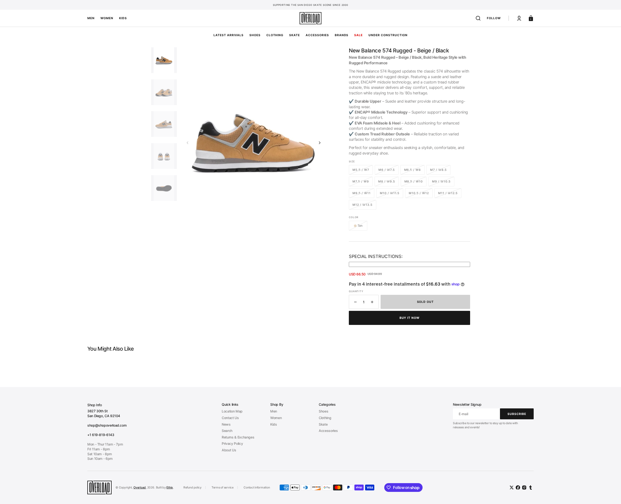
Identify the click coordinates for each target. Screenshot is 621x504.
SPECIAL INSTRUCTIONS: (376, 256)
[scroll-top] (610, 493)
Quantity (356, 291)
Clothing (325, 418)
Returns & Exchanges (238, 437)
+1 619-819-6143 (100, 435)
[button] (478, 18)
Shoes (323, 411)
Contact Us (230, 418)
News (226, 424)
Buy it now (410, 318)
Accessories (328, 431)
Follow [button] (494, 18)
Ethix (169, 487)
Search (227, 431)
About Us (229, 450)
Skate (323, 424)
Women (276, 418)
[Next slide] (320, 143)
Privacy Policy (232, 443)
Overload (139, 487)
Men (273, 411)
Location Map (232, 411)
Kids (273, 424)
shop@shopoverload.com (106, 425)
